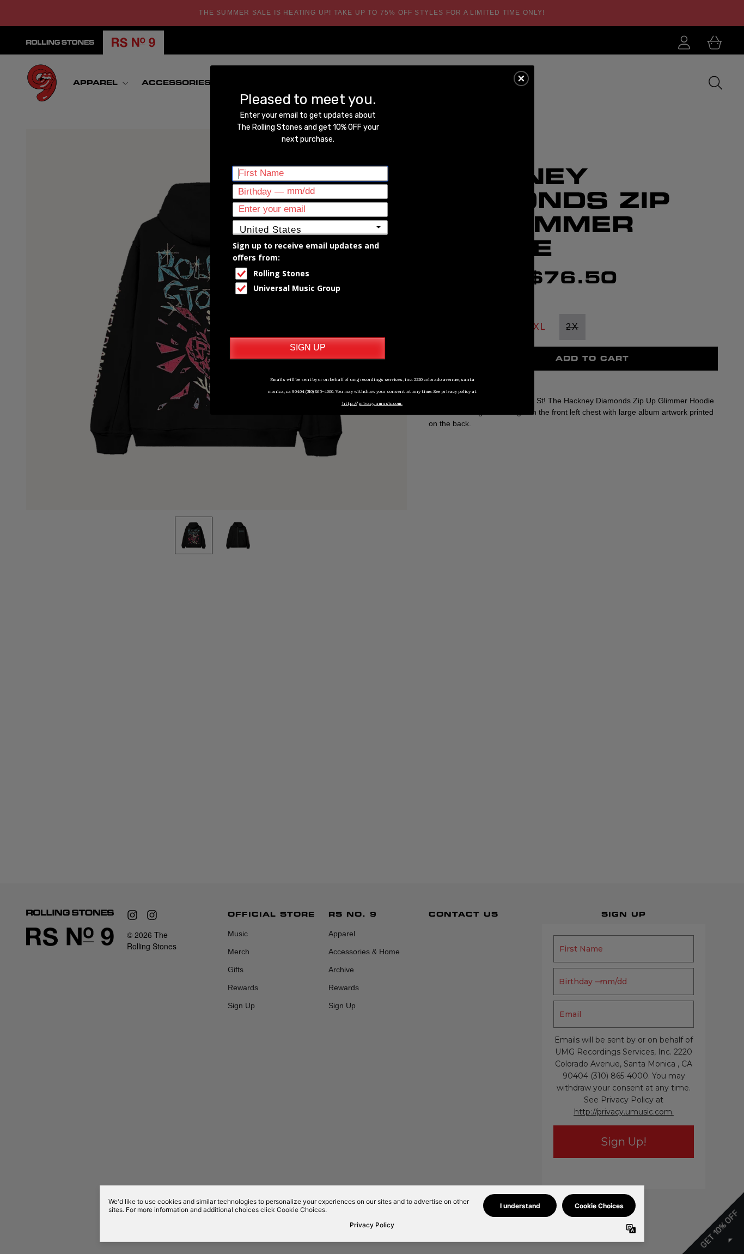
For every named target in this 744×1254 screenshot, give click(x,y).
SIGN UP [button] (308, 347)
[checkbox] (311, 274)
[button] (521, 78)
